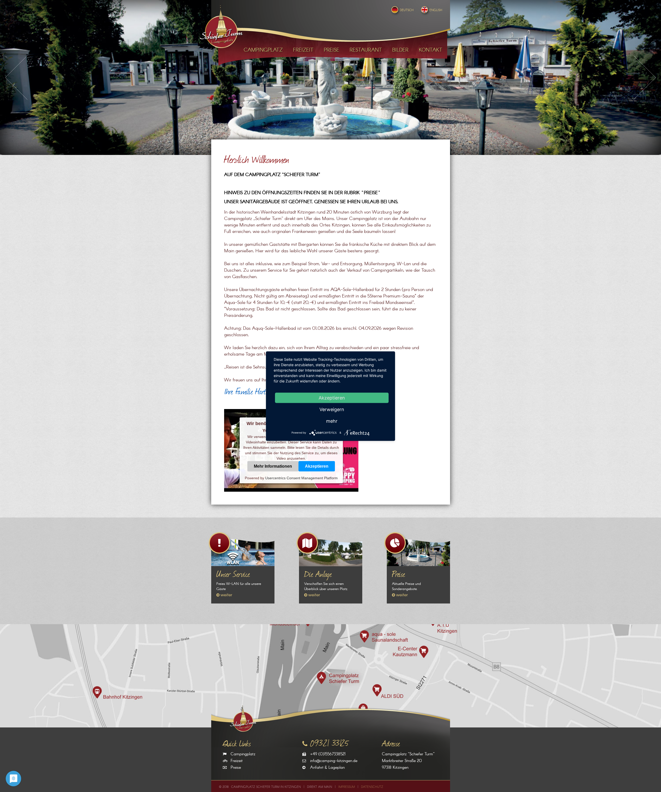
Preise (236, 768)
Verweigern (331, 409)
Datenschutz (372, 787)
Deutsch (407, 10)
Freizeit (237, 761)
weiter (226, 595)
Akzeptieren (316, 466)
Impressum (346, 787)
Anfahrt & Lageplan (327, 768)
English (435, 10)
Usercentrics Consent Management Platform (301, 478)
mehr (331, 421)
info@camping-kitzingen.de (333, 761)
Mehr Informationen (273, 466)
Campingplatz (243, 754)
